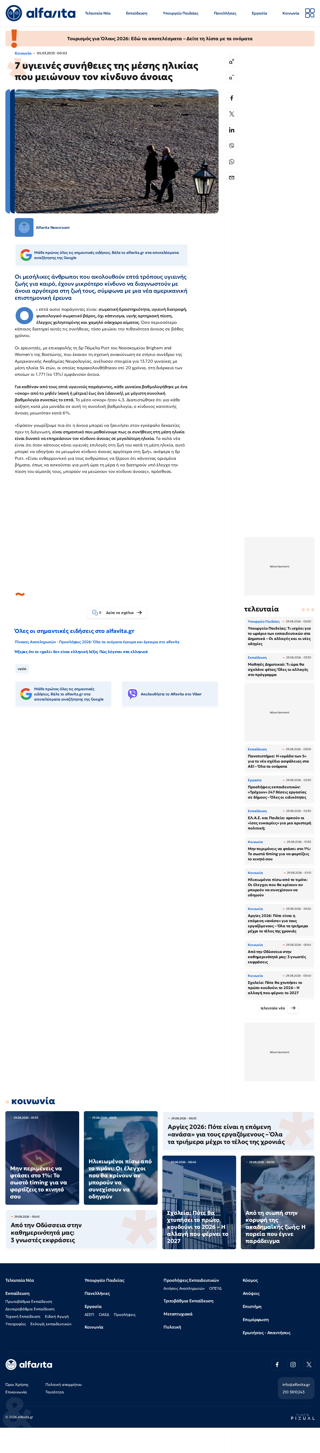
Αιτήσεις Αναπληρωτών (184, 1288)
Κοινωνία (291, 13)
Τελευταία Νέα (98, 13)
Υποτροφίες (15, 1324)
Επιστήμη (252, 1306)
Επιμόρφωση (256, 1319)
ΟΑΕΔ (104, 1314)
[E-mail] (231, 177)
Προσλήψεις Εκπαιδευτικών (191, 1280)
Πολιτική (172, 1327)
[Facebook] (231, 98)
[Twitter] (231, 114)
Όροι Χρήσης (17, 1384)
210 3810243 (294, 1392)
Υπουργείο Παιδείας (180, 13)
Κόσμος (250, 1280)
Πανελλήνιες (225, 13)
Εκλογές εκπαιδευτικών (50, 1324)
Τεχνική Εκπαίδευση (22, 1316)
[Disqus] (120, 782)
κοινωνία (33, 1101)
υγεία (22, 669)
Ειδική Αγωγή (57, 1316)
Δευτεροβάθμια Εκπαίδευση (30, 1309)
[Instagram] (293, 1364)
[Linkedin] (231, 129)
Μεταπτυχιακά (178, 1314)
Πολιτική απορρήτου (63, 1384)
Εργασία (259, 13)
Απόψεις (251, 1293)
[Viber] (231, 145)
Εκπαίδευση (136, 13)
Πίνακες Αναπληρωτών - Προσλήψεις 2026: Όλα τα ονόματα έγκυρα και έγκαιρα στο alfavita (97, 641)
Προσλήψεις (124, 1314)
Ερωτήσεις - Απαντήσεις (266, 1332)
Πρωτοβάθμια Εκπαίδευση (28, 1301)
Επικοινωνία (16, 1392)
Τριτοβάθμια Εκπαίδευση (188, 1300)
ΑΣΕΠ (89, 1314)
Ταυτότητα (54, 1392)
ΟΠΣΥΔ (215, 1288)
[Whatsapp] (231, 161)
